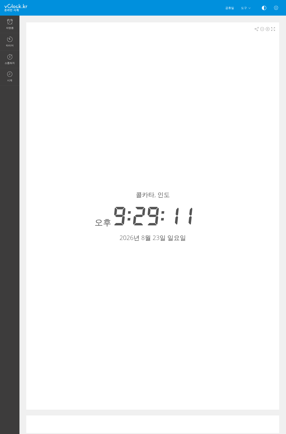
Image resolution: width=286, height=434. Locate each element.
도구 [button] (244, 8)
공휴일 (229, 8)
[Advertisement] (152, 424)
